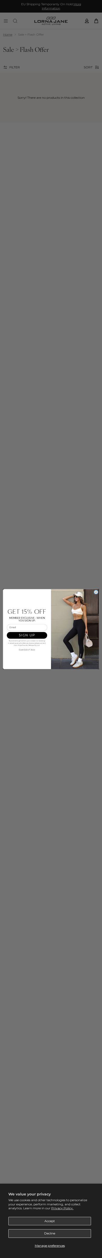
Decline (49, 1233)
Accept (49, 1221)
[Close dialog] (96, 592)
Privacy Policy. (62, 1208)
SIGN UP (27, 635)
